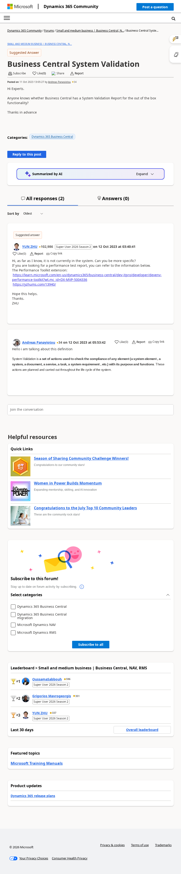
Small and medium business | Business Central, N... (90, 31)
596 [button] (68, 679)
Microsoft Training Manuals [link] (37, 763)
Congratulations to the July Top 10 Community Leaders (85, 508)
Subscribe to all (90, 644)
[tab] (42, 200)
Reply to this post (26, 154)
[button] (155, 8)
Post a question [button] (155, 7)
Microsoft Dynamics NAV (36, 625)
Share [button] (60, 73)
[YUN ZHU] (16, 247)
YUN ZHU (29, 246)
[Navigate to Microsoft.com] (20, 6)
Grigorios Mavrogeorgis (51, 696)
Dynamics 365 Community (71, 6)
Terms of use (140, 845)
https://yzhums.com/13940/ (34, 284)
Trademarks (163, 845)
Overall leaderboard (142, 729)
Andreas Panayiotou (59, 82)
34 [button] (75, 82)
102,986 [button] (47, 246)
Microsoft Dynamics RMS (36, 633)
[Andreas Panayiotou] (16, 342)
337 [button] (54, 712)
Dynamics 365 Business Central (52, 137)
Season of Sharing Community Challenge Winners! (81, 458)
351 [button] (77, 696)
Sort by (13, 213)
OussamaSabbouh (47, 679)
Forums (49, 31)
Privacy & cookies (112, 845)
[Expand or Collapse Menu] (7, 18)
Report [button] (79, 73)
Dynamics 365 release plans (33, 796)
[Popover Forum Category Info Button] (82, 587)
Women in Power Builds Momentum (68, 483)
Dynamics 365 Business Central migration (42, 616)
